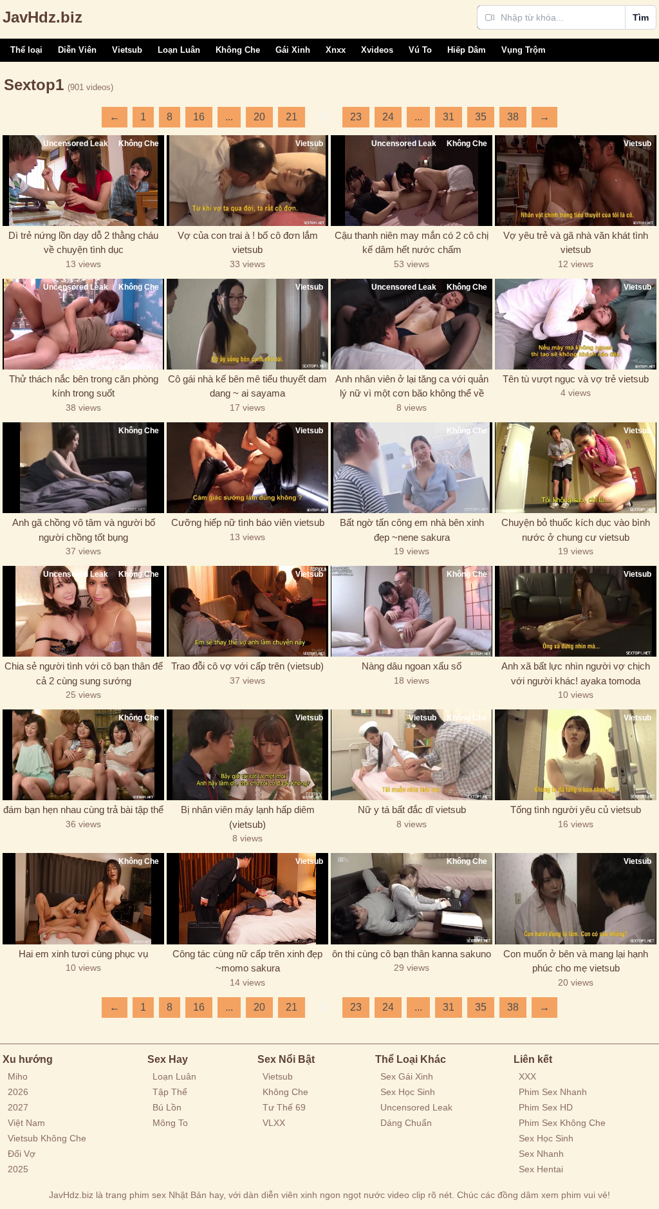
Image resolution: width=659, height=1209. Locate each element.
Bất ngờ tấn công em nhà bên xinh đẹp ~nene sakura (412, 530)
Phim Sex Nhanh (553, 1092)
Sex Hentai (541, 1169)
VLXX (274, 1123)
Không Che (238, 50)
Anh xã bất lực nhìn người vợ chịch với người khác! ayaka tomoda (575, 673)
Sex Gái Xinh (406, 1076)
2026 (18, 1092)
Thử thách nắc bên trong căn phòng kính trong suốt (83, 386)
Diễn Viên (77, 50)
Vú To (420, 50)
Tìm (641, 17)
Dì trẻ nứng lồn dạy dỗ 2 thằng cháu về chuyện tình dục (83, 243)
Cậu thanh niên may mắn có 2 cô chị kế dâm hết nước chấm (411, 243)
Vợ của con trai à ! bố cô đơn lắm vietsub (248, 243)
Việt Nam (26, 1123)
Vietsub (127, 50)
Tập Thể (170, 1092)
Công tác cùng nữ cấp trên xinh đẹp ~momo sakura (247, 961)
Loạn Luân (179, 50)
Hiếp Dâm (466, 50)
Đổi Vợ (21, 1153)
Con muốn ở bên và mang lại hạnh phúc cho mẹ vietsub (575, 961)
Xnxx (336, 50)
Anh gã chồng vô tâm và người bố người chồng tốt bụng (83, 530)
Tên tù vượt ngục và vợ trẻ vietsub (576, 378)
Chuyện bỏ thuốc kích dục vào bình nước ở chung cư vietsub (575, 530)
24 (388, 116)
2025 (18, 1169)
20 (259, 116)
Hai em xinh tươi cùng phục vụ (83, 953)
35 (481, 116)
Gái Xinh (292, 50)
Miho (18, 1076)
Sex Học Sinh (407, 1092)
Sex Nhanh (541, 1153)
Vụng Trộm (523, 50)
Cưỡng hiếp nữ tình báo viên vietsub (247, 522)
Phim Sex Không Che (562, 1123)
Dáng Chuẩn (406, 1123)
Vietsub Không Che (47, 1138)
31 (448, 116)
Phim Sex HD (546, 1107)
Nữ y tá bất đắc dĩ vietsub (412, 809)
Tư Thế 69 (284, 1107)
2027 (18, 1107)
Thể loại (26, 50)
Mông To (170, 1123)
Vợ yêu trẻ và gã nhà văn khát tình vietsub (575, 243)
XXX (527, 1076)
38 (513, 116)
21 (291, 116)
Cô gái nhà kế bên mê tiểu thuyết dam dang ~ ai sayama (247, 386)
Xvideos (377, 50)
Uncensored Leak (416, 1107)
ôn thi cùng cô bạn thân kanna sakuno (411, 953)
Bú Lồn (167, 1107)
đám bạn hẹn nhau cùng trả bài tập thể (83, 809)
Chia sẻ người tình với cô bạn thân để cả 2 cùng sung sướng (84, 673)
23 (356, 116)
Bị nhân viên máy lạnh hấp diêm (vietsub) (248, 817)
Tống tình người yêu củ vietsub (575, 809)
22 (324, 116)
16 (199, 116)
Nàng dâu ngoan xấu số (411, 666)
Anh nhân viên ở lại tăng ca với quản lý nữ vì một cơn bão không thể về (411, 386)
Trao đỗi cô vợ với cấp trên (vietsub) (247, 666)
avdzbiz (42, 17)
